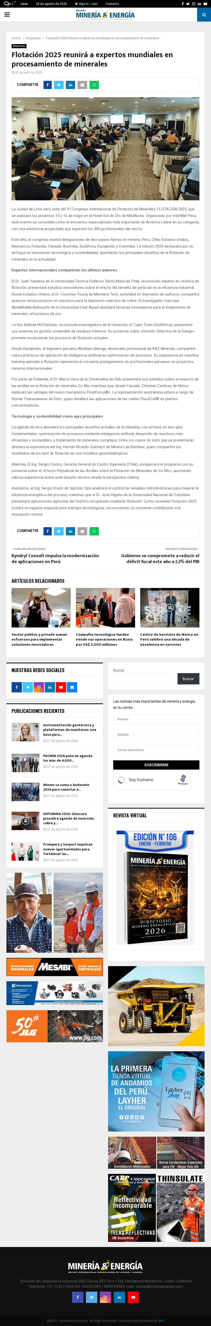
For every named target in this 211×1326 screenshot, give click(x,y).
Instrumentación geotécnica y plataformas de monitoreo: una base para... (69, 729)
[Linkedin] (119, 1297)
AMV (161, 1321)
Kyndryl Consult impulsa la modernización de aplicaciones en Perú (55, 559)
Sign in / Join (88, 4)
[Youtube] (133, 1297)
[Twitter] (91, 1297)
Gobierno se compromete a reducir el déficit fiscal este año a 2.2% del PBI (160, 559)
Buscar (119, 670)
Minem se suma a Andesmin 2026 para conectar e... (66, 787)
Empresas (19, 46)
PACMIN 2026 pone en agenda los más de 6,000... (67, 758)
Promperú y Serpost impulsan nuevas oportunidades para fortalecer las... (67, 849)
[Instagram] (105, 1297)
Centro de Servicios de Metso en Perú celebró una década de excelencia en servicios (169, 639)
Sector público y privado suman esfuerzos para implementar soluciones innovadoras (39, 639)
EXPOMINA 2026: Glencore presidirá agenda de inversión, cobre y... (68, 818)
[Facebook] (77, 1297)
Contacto (112, 4)
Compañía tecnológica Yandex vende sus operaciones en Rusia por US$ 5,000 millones (104, 639)
